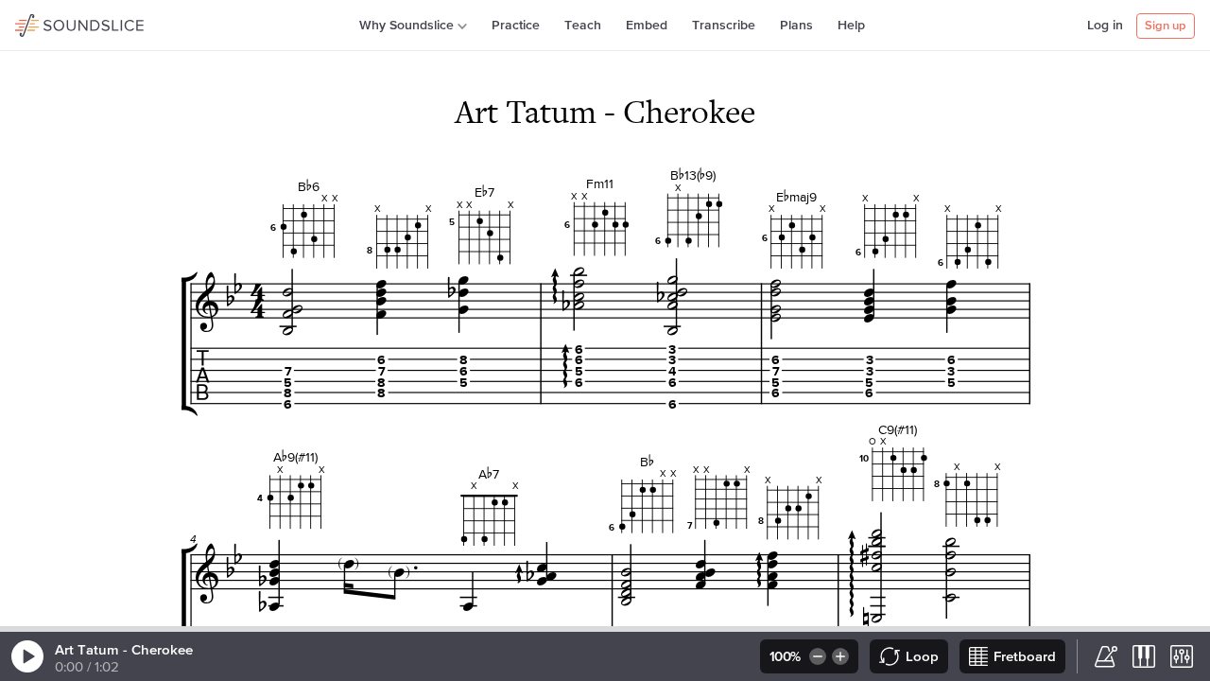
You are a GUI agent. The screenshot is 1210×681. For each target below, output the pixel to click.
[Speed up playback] (842, 656)
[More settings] (1182, 656)
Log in (1105, 25)
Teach (582, 25)
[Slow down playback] (816, 656)
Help (851, 25)
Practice (516, 25)
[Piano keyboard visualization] (1144, 656)
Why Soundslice (406, 25)
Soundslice (51, 22)
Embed (646, 25)
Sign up (1165, 26)
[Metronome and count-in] (1106, 656)
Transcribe (723, 25)
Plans (796, 25)
